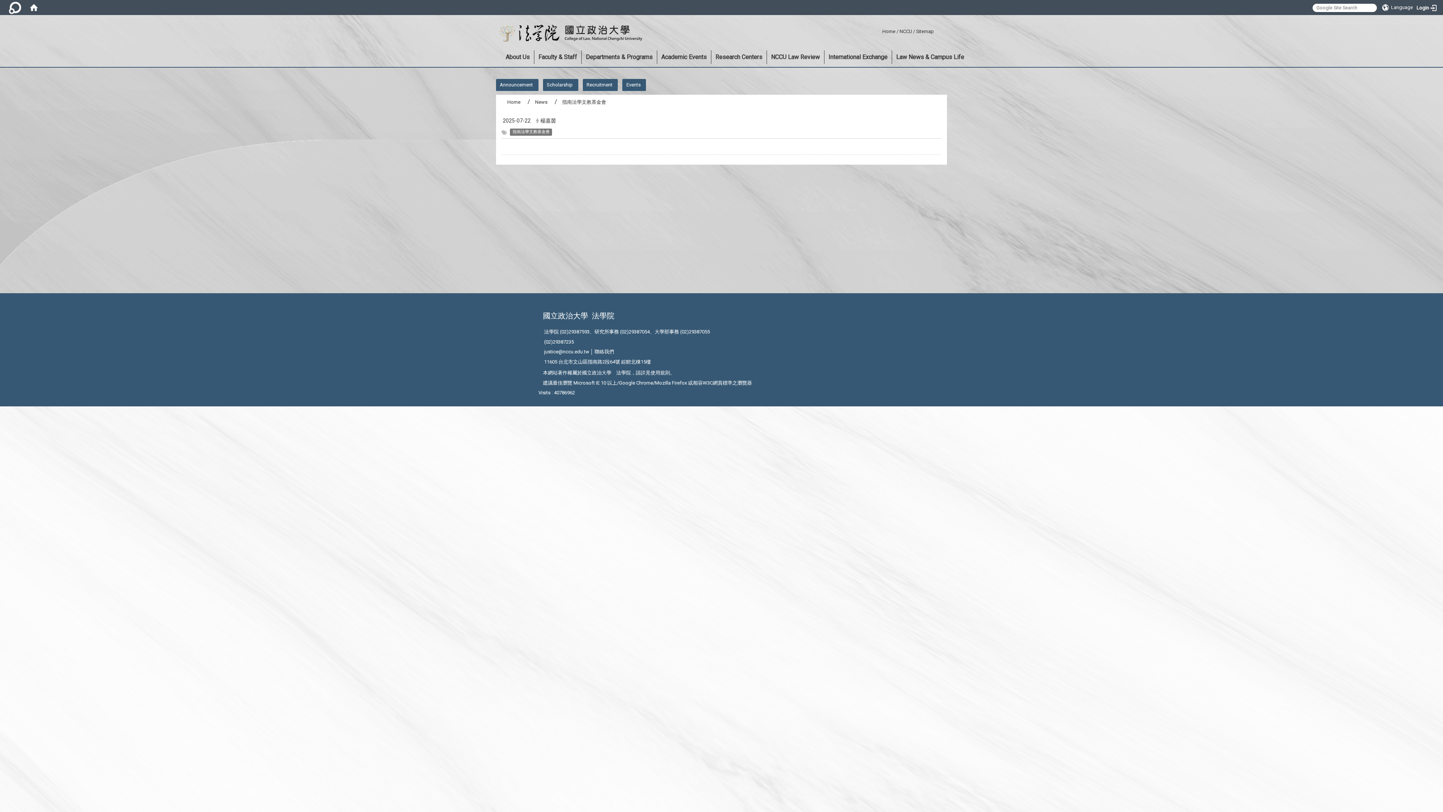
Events (633, 85)
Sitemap (925, 31)
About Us (518, 57)
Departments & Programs (619, 57)
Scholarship (560, 85)
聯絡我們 (604, 351)
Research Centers (738, 57)
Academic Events (684, 57)
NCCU (906, 31)
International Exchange (858, 57)
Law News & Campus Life (930, 57)
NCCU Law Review (795, 57)
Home (888, 31)
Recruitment (600, 85)
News (541, 102)
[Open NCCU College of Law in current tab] (569, 33)
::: (879, 30)
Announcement (516, 85)
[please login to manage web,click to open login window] (15, 7)
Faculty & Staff (557, 57)
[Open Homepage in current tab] (33, 7)
